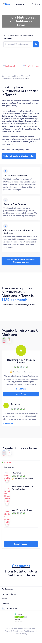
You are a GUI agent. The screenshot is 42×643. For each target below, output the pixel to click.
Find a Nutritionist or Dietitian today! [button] (18, 156)
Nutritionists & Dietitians (12, 78)
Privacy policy (21, 633)
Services (5, 76)
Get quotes (21, 565)
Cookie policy (30, 631)
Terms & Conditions (13, 631)
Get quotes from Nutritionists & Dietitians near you (21, 260)
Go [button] (36, 44)
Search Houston (21, 544)
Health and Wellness (19, 76)
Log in (37, 4)
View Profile (21, 394)
